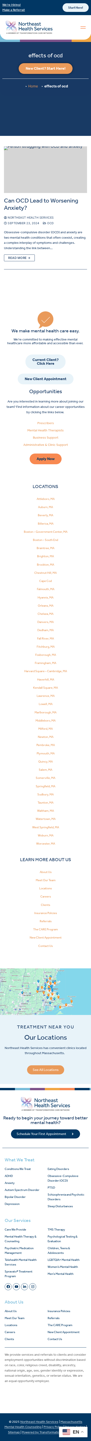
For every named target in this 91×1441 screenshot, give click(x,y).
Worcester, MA (45, 843)
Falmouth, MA (45, 589)
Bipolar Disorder (15, 1197)
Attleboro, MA (46, 499)
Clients (45, 905)
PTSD (51, 1187)
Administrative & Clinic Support (45, 445)
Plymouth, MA (46, 753)
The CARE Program (45, 929)
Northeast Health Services (30, 217)
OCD (50, 223)
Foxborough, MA (45, 655)
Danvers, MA (45, 622)
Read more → (19, 258)
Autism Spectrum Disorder (22, 1190)
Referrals (46, 921)
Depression (12, 1204)
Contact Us (45, 946)
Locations (45, 888)
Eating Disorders (58, 1169)
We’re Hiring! (11, 5)
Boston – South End (45, 540)
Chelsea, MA (45, 614)
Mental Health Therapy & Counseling (20, 1239)
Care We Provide (15, 1229)
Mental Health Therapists (45, 430)
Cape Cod (45, 581)
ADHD (9, 1176)
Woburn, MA (45, 835)
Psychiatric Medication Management (19, 1250)
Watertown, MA (46, 819)
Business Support (45, 438)
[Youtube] (16, 1286)
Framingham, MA (45, 663)
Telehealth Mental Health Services (21, 1262)
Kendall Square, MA (45, 687)
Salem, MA (45, 769)
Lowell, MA (45, 704)
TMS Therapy (56, 1229)
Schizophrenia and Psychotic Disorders (66, 1197)
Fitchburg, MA (46, 646)
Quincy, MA (45, 761)
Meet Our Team (46, 880)
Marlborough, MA (45, 712)
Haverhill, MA (45, 679)
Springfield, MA (45, 786)
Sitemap (14, 1432)
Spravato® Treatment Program (18, 1274)
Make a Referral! (13, 10)
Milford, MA (45, 728)
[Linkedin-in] (24, 1286)
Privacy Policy (53, 1427)
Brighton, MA (45, 556)
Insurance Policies (45, 913)
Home (33, 86)
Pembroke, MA (45, 745)
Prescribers (45, 423)
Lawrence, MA (46, 696)
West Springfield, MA (45, 827)
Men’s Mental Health (61, 1274)
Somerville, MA (45, 778)
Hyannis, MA (45, 597)
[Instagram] (32, 1286)
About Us (46, 872)
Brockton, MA (45, 564)
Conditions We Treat (18, 1169)
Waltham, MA (45, 810)
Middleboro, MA (45, 720)
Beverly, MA (45, 515)
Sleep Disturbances (60, 1206)
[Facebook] (8, 1286)
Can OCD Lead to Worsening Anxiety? (41, 204)
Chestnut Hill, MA (45, 572)
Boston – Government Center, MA (45, 531)
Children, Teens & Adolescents (59, 1250)
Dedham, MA (45, 630)
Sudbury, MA (45, 794)
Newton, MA (45, 737)
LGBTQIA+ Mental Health (64, 1260)
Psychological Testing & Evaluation (62, 1239)
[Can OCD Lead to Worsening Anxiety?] (45, 169)
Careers (45, 896)
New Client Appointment (46, 937)
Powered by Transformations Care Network (53, 1432)
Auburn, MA (45, 507)
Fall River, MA (45, 638)
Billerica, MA (45, 523)
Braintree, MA (45, 548)
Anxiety (10, 1183)
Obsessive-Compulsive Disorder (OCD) (63, 1178)
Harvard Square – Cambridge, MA (45, 671)
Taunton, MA (45, 802)
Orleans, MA (45, 605)
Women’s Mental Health (63, 1267)
